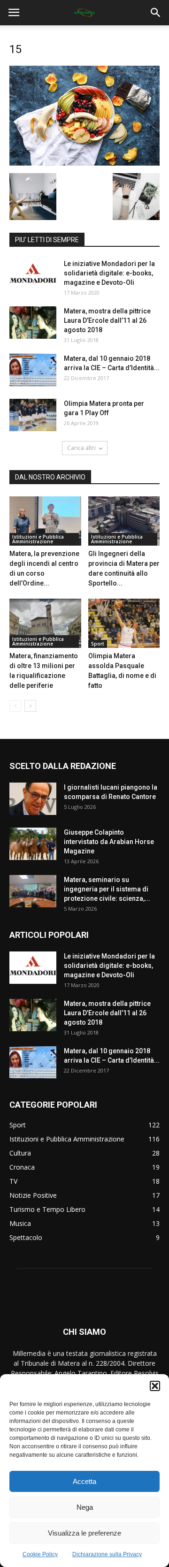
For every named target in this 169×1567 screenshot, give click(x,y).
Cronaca (22, 1167)
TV (13, 1181)
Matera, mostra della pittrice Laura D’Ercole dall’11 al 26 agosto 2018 (107, 320)
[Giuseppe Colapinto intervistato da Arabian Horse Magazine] (32, 844)
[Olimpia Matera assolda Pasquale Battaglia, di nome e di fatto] (124, 623)
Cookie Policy (40, 1554)
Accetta (84, 1481)
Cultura (20, 1153)
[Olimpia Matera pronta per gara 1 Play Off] (32, 415)
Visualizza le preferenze (84, 1533)
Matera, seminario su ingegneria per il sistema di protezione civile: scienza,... (107, 889)
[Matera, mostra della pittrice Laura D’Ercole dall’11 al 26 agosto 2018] (32, 322)
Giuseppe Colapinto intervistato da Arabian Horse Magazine (109, 842)
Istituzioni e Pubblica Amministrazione (38, 539)
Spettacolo (25, 1237)
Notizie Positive (33, 1195)
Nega (85, 1507)
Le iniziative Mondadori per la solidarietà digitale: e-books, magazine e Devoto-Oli (109, 273)
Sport (97, 643)
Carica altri (81, 448)
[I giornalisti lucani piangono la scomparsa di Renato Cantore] (32, 799)
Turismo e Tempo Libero (47, 1209)
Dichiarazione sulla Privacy (107, 1554)
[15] (84, 163)
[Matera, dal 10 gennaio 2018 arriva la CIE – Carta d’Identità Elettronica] (32, 370)
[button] (155, 1386)
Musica (20, 1223)
